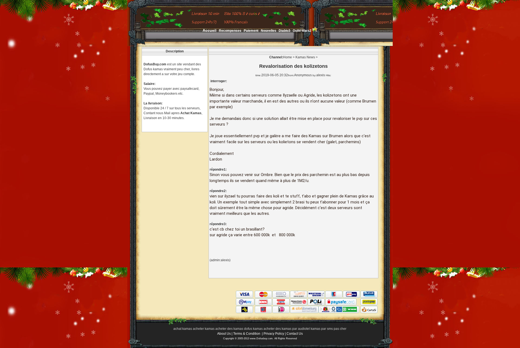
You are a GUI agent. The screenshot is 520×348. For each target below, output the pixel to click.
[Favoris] (314, 31)
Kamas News (305, 57)
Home (287, 57)
